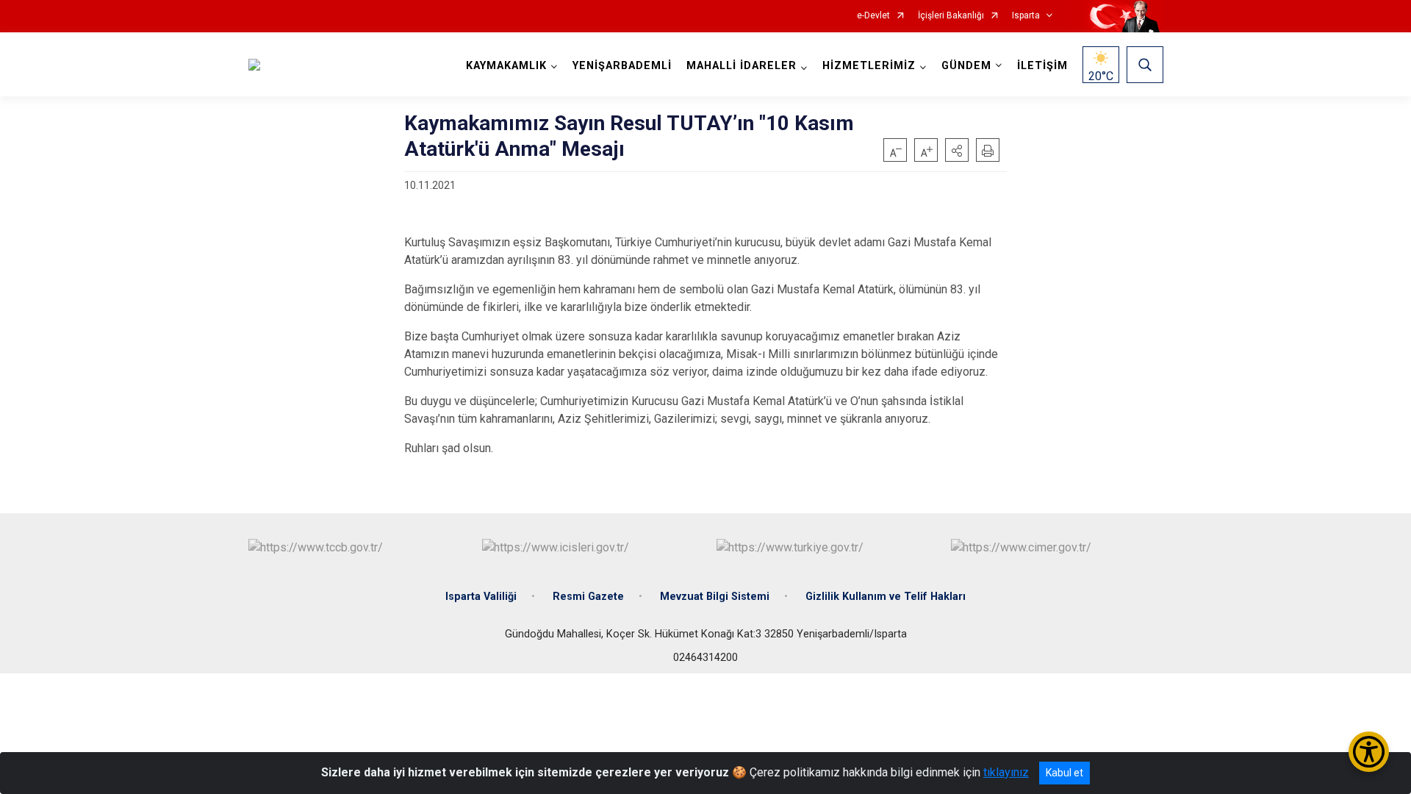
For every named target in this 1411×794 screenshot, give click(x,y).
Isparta (1026, 16)
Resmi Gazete (588, 596)
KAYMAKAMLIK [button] (506, 66)
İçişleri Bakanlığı (951, 16)
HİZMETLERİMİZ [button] (869, 66)
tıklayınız (1006, 772)
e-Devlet (873, 16)
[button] (957, 150)
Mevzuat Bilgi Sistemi (714, 596)
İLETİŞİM (1042, 66)
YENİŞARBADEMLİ (622, 66)
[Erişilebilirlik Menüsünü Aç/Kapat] (1369, 752)
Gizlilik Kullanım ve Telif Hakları (885, 596)
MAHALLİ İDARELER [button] (741, 66)
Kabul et (1064, 773)
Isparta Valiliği (481, 596)
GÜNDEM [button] (966, 66)
